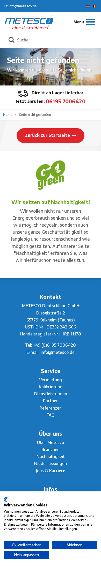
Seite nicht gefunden (35, 114)
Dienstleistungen (50, 393)
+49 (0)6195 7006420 (54, 345)
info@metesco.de (58, 352)
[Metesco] (29, 21)
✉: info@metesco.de (20, 6)
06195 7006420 (65, 101)
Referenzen (51, 408)
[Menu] (84, 22)
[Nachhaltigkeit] (50, 175)
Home (8, 114)
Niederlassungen (50, 463)
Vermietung (50, 379)
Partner (50, 400)
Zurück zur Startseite (48, 135)
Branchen (50, 449)
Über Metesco (50, 442)
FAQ (51, 415)
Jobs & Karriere (50, 470)
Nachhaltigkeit (51, 456)
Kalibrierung (50, 386)
